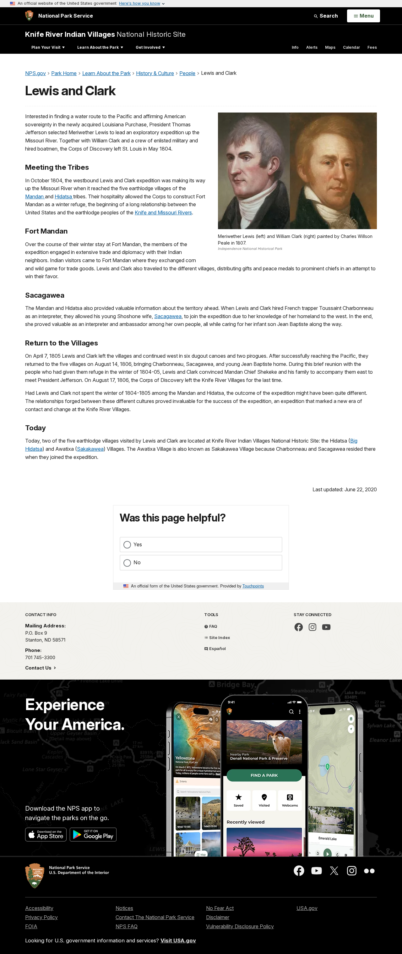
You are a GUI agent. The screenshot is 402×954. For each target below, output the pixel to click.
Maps (330, 47)
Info (295, 47)
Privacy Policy (41, 917)
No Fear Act (220, 908)
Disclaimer (217, 917)
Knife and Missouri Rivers (163, 212)
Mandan (35, 196)
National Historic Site (105, 34)
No (137, 562)
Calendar (351, 47)
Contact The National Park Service (155, 917)
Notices (124, 908)
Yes (137, 544)
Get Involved (148, 47)
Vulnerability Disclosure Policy (240, 926)
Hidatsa (64, 196)
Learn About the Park (98, 47)
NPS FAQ (127, 926)
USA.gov (307, 908)
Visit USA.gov (178, 940)
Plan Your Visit (45, 47)
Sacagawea (168, 316)
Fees (372, 47)
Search (328, 16)
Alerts (312, 47)
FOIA (31, 926)
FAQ (212, 626)
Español (217, 648)
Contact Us (39, 668)
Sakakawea (90, 449)
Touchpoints (253, 586)
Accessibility (39, 908)
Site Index (219, 637)
